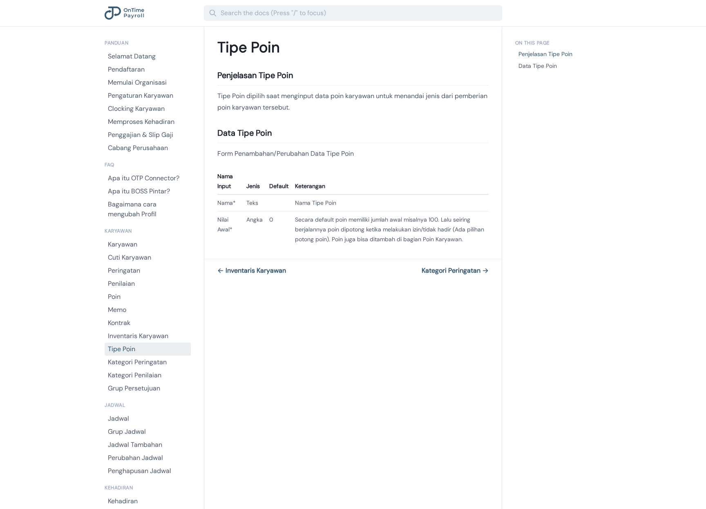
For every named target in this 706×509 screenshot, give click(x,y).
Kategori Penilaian (134, 375)
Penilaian (121, 283)
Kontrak (119, 322)
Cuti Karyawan (129, 257)
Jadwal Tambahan (135, 444)
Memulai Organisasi (137, 82)
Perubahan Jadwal (135, 457)
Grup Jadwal (127, 431)
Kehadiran (123, 501)
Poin (114, 296)
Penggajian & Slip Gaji (140, 134)
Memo (117, 309)
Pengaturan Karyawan (140, 95)
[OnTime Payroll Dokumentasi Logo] (151, 13)
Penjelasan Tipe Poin (545, 54)
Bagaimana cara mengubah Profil (132, 209)
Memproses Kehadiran (141, 121)
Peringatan (124, 270)
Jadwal (118, 418)
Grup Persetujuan (134, 388)
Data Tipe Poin (537, 66)
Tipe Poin (121, 349)
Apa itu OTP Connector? (143, 178)
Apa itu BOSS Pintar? (139, 191)
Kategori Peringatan (137, 362)
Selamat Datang (132, 56)
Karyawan (122, 244)
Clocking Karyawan (136, 108)
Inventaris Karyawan (138, 336)
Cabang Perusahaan (138, 148)
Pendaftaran (126, 69)
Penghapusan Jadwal (139, 470)
